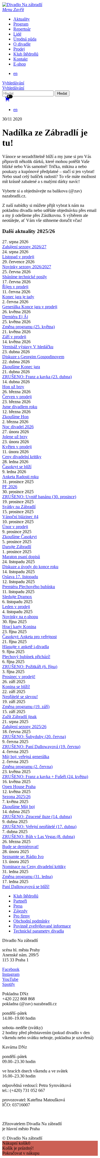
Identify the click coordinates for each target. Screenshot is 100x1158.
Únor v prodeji (15, 526)
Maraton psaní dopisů (21, 556)
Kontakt (20, 59)
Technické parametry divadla (38, 931)
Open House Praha (19, 786)
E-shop (19, 64)
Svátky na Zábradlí (19, 506)
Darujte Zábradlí (16, 546)
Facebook (10, 969)
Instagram (10, 974)
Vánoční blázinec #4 (20, 516)
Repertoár (22, 29)
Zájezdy (20, 911)
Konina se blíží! (16, 686)
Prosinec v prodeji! (18, 676)
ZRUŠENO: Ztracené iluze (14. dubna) (37, 816)
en (15, 73)
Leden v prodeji (16, 606)
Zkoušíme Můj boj (18, 806)
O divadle (22, 44)
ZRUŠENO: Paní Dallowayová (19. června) (41, 746)
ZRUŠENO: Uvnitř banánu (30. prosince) (39, 496)
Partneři (20, 901)
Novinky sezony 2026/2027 (26, 266)
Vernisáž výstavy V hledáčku (27, 346)
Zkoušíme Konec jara (21, 366)
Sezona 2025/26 (16, 796)
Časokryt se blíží (16, 466)
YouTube (10, 979)
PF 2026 (9, 486)
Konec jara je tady (18, 296)
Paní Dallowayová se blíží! (25, 886)
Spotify (8, 984)
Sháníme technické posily (24, 276)
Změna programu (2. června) (27, 766)
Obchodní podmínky (31, 921)
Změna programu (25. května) (28, 326)
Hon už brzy (13, 386)
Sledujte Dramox (17, 596)
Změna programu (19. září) (25, 706)
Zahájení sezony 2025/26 (24, 726)
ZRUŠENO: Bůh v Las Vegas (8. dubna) (38, 836)
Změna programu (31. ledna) (27, 876)
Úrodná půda (24, 39)
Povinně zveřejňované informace (42, 926)
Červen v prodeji (17, 396)
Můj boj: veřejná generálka (25, 756)
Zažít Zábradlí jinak (19, 716)
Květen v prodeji (17, 446)
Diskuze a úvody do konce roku (30, 566)
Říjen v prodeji (15, 286)
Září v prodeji (14, 336)
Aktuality (21, 19)
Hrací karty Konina (19, 626)
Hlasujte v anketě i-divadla (25, 646)
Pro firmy (21, 916)
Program (20, 24)
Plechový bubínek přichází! (26, 656)
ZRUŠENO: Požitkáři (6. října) (29, 666)
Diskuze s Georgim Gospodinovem (33, 356)
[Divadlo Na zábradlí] (22, 4)
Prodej (19, 49)
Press (17, 906)
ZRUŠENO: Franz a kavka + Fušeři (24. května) (45, 776)
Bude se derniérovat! (20, 846)
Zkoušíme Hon (15, 416)
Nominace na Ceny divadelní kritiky (34, 866)
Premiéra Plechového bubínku (28, 586)
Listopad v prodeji (18, 256)
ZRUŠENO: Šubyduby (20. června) (34, 736)
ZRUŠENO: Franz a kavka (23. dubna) (37, 376)
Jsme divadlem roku (19, 406)
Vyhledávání (13, 83)
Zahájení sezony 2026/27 (24, 246)
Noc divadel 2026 (18, 426)
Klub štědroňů (25, 54)
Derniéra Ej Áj (15, 316)
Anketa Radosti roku (20, 476)
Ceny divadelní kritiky (21, 456)
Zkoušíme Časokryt (19, 536)
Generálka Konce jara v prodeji (29, 306)
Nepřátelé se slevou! (20, 696)
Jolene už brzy (15, 436)
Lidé (17, 34)
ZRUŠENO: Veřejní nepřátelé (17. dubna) (39, 826)
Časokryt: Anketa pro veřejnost (29, 636)
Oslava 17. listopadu (20, 576)
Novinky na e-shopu (20, 616)
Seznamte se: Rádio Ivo (23, 856)
